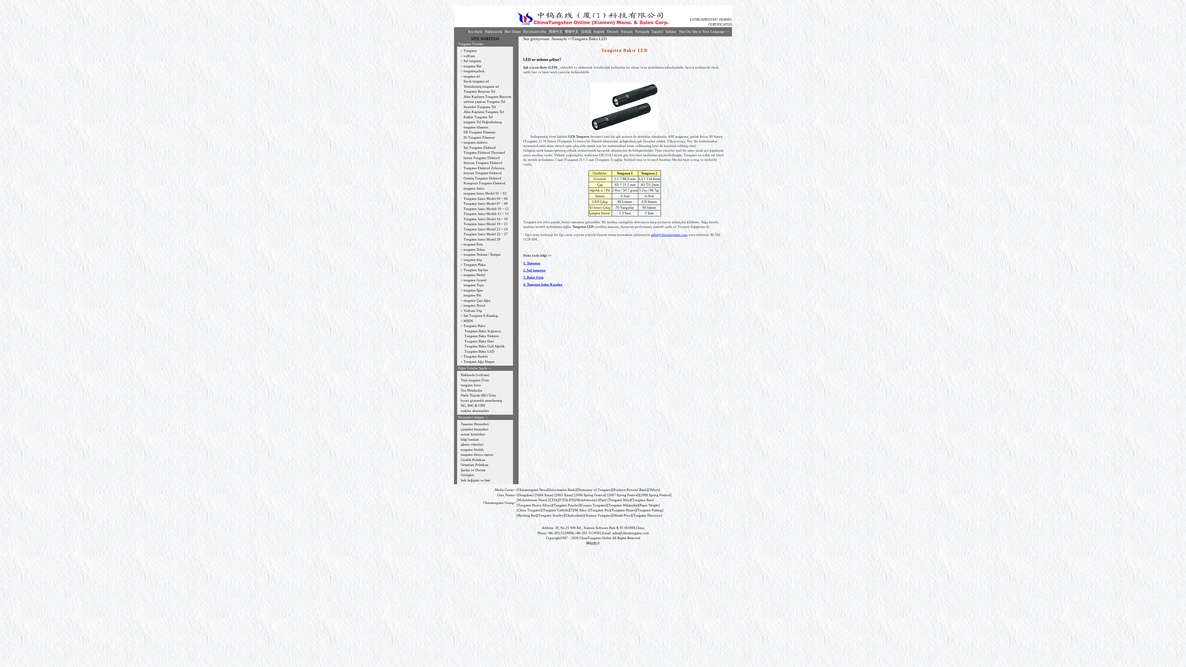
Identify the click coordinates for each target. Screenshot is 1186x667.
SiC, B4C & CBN (473, 405)
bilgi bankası (470, 439)
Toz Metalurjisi (471, 390)
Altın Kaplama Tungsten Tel (484, 112)
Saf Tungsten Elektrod (480, 147)
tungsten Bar (473, 66)
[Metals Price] (622, 515)
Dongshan (525, 495)
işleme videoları (472, 444)
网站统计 (593, 543)
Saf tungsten (472, 61)
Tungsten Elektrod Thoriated (484, 152)
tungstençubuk (474, 71)
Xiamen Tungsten (598, 515)
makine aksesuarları (475, 411)
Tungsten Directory (647, 515)
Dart (602, 500)
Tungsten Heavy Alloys (534, 505)
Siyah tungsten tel (476, 81)
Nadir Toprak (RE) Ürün (478, 395)
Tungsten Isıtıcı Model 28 (482, 239)
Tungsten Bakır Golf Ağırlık (485, 346)
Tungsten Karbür (476, 356)
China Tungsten (529, 510)
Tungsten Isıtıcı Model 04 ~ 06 (486, 198)
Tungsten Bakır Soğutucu (483, 331)
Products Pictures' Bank (630, 490)
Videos (654, 490)
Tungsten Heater (623, 510)
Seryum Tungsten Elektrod (483, 163)
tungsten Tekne (474, 249)
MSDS (468, 321)
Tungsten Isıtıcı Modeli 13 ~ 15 (486, 214)
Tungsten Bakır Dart (479, 341)
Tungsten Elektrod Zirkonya (484, 168)
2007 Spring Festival (623, 495)
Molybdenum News (532, 500)
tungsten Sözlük (472, 449)
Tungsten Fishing (649, 510)
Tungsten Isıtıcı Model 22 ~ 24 (486, 229)
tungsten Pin (472, 295)
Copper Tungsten (593, 505)
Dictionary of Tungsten (594, 490)
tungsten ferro (471, 385)
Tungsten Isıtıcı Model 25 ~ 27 (486, 234)
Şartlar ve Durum (473, 470)
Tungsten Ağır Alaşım (479, 361)
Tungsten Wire (619, 500)
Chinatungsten (528, 490)
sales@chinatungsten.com (669, 235)
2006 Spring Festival (590, 495)
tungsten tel (472, 76)
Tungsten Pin (599, 510)
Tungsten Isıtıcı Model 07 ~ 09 (486, 203)
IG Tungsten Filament (479, 137)
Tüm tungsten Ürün (475, 380)
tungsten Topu (474, 285)
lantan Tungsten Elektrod (482, 158)
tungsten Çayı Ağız (477, 300)
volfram (469, 56)
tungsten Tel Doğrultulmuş (483, 122)
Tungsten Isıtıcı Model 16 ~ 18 (486, 219)
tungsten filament (476, 127)
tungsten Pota (473, 244)
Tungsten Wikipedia (622, 505)
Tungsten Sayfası (476, 270)
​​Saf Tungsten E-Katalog (481, 315)
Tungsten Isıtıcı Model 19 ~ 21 (486, 224)
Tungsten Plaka (475, 264)
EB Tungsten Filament (479, 132)
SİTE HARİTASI (485, 39)
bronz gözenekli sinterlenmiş (481, 400)
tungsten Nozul (474, 305)
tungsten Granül (475, 280)
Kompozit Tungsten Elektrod (484, 183)
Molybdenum (586, 500)
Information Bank (562, 490)
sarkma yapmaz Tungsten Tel (484, 101)
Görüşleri (467, 475)
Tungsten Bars (642, 500)
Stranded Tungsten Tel (480, 107)
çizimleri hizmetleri (474, 429)
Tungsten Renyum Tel (479, 91)
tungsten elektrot (475, 142)
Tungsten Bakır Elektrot (482, 336)
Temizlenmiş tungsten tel (481, 86)
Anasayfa (559, 38)
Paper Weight (649, 505)
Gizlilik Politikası (473, 460)
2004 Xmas (544, 495)
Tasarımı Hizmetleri (475, 424)
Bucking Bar (527, 515)
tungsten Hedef (474, 275)
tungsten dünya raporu (477, 454)
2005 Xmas (564, 495)
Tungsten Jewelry (550, 515)
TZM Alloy (579, 510)
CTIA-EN (567, 500)
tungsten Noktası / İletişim (482, 254)
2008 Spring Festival (655, 495)
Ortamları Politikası (474, 465)
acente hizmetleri (473, 434)
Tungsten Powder (566, 505)
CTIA (553, 500)
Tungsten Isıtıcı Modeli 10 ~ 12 (486, 209)
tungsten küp (473, 260)
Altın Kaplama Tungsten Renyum (487, 97)
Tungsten (470, 50)
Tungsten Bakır (475, 326)
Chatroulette (574, 515)
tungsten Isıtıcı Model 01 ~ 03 (485, 193)
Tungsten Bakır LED (479, 351)
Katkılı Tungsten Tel (478, 117)
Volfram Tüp (473, 311)
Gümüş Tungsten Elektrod (482, 178)
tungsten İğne (473, 290)
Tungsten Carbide (555, 510)
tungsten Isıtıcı (474, 188)
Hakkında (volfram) (475, 375)
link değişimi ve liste (475, 480)
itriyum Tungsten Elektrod (483, 173)
